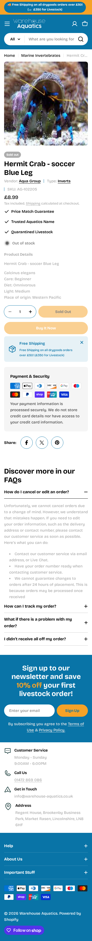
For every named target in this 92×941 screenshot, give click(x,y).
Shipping (33, 203)
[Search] (81, 39)
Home (9, 55)
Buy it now (46, 328)
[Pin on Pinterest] (57, 442)
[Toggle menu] (7, 24)
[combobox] (46, 39)
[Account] (75, 24)
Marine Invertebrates (40, 55)
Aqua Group (30, 181)
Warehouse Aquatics (38, 913)
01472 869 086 (28, 780)
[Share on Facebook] (26, 442)
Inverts (64, 181)
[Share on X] (42, 442)
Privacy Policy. (52, 730)
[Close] (82, 342)
